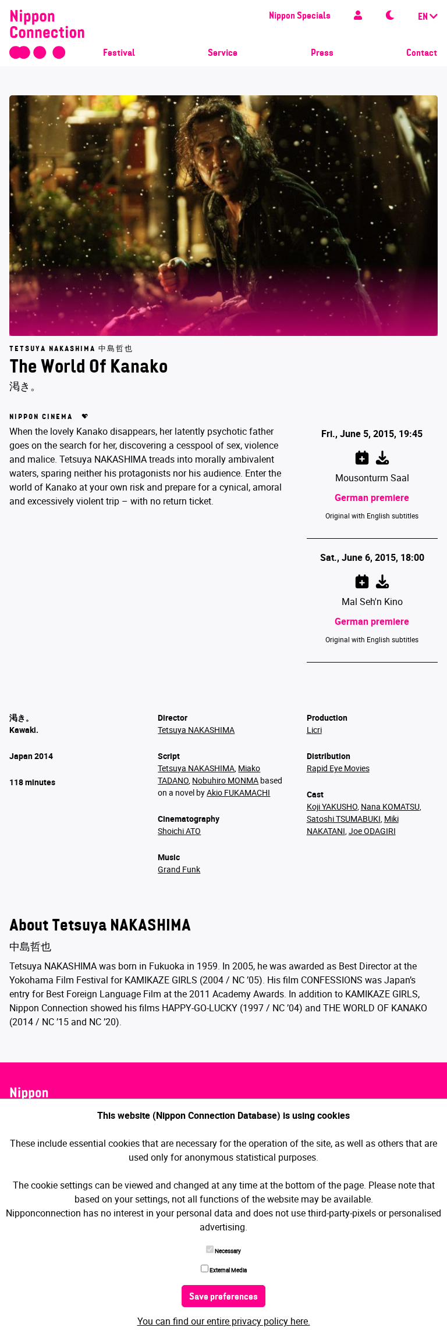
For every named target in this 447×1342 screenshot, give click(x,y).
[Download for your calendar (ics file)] (382, 455)
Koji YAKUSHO (332, 806)
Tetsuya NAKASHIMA (196, 729)
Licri (314, 729)
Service (222, 53)
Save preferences (223, 1297)
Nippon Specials (300, 16)
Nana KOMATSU (390, 806)
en (424, 17)
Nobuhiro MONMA (225, 780)
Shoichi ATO (179, 830)
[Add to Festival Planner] (362, 455)
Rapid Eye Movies (338, 768)
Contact (421, 53)
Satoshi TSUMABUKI (344, 818)
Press (322, 53)
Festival (119, 53)
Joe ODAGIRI (372, 830)
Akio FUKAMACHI (238, 792)
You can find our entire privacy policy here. (223, 1321)
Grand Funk (179, 869)
